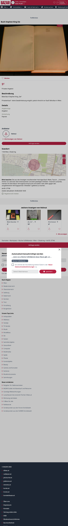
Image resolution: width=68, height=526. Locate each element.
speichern (49, 272)
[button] (59, 249)
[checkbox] (34, 266)
